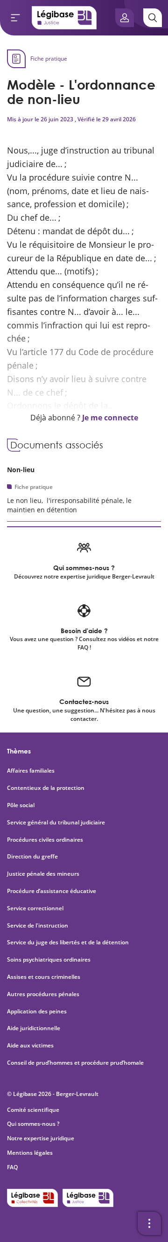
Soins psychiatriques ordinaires (49, 959)
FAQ (12, 1167)
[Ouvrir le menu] (15, 17)
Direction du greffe (32, 856)
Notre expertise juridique (40, 1138)
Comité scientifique (33, 1110)
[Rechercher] (152, 17)
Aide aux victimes (30, 1045)
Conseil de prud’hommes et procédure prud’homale (76, 1063)
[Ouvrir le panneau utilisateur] (124, 17)
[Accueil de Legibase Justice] (64, 17)
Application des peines (37, 1011)
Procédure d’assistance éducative (52, 891)
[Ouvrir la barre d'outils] (149, 1223)
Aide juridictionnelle (33, 1028)
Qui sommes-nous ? (33, 1124)
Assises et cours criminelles (43, 977)
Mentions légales (30, 1153)
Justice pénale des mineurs (43, 874)
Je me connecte (110, 417)
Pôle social (21, 805)
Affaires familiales (31, 771)
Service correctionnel (35, 908)
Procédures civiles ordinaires (45, 840)
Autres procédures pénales (43, 994)
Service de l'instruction (37, 925)
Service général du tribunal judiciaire (56, 822)
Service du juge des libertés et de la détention (68, 942)
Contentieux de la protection (45, 788)
